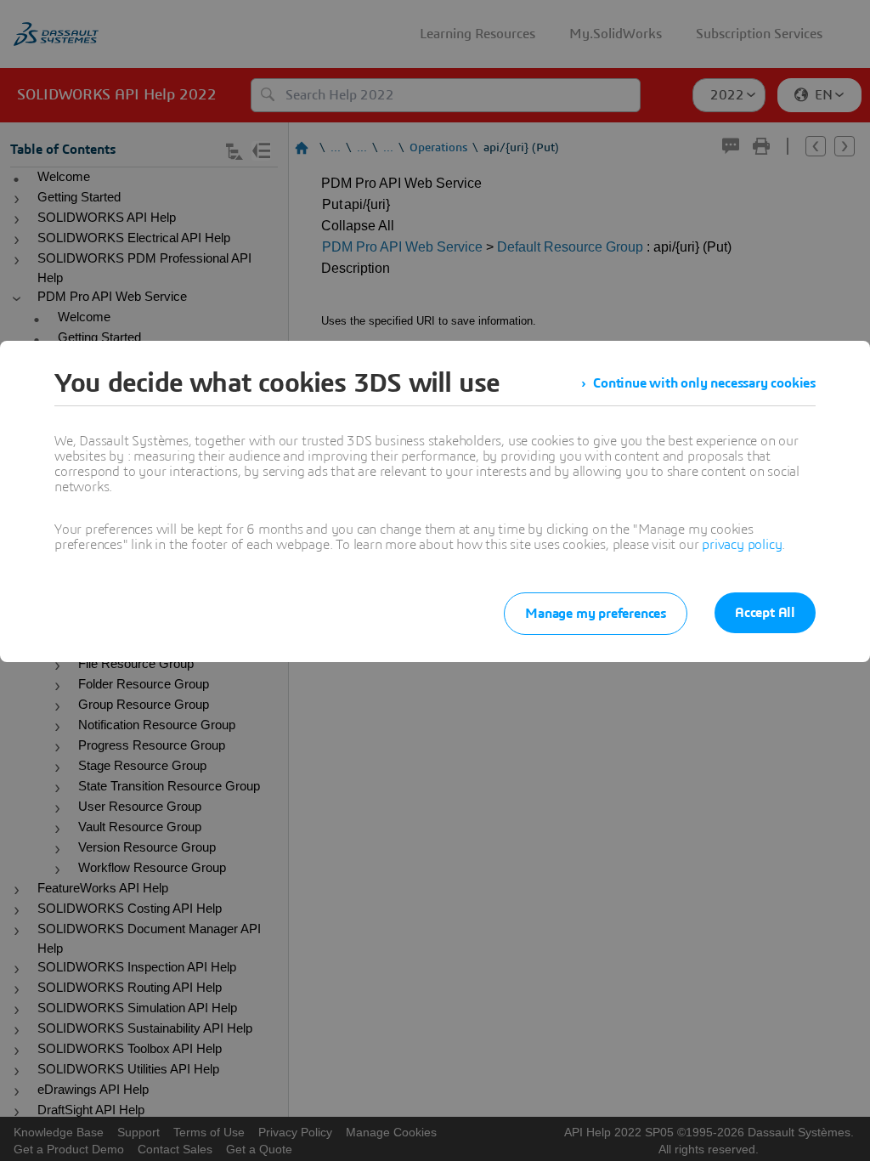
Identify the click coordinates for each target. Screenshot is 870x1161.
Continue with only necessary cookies (704, 383)
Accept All (765, 613)
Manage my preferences (595, 613)
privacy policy (742, 545)
